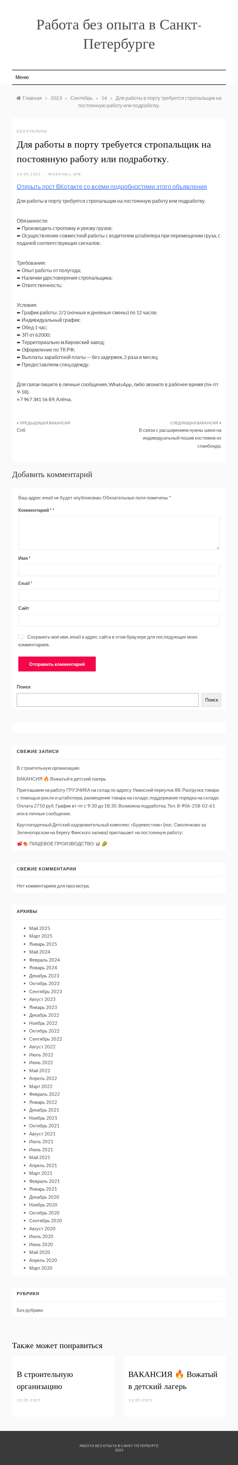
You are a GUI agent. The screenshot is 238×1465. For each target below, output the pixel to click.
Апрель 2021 (43, 1165)
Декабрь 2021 (44, 1110)
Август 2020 (42, 1228)
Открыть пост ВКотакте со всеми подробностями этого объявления (112, 186)
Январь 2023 (43, 1007)
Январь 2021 (43, 1189)
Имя (24, 558)
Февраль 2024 (44, 960)
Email (25, 583)
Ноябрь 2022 (43, 1023)
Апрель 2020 (43, 1260)
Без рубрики (32, 131)
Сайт (23, 608)
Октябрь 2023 (44, 983)
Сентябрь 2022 (45, 1039)
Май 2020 (39, 1252)
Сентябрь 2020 (45, 1220)
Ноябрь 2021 (43, 1118)
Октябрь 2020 (44, 1212)
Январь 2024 (43, 967)
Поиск (24, 686)
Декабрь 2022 (44, 1015)
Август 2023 (42, 999)
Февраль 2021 (44, 1181)
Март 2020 (40, 1268)
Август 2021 (42, 1133)
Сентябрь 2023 (45, 991)
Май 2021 (39, 1157)
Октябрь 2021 (44, 1125)
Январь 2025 (43, 944)
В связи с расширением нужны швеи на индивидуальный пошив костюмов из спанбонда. (180, 438)
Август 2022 (42, 1046)
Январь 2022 (43, 1102)
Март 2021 (40, 1173)
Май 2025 (39, 928)
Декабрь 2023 (44, 975)
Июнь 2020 (41, 1244)
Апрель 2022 (43, 1078)
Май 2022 (39, 1070)
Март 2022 (40, 1086)
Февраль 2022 (44, 1094)
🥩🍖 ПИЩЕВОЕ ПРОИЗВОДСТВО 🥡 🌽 (62, 843)
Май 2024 (39, 951)
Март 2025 (40, 936)
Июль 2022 (41, 1054)
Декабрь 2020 (44, 1197)
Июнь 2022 (41, 1062)
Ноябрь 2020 (43, 1204)
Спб (21, 430)
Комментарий (35, 510)
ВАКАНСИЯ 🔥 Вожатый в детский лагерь (61, 778)
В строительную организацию (48, 768)
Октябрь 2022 (44, 1030)
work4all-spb (64, 174)
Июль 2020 (41, 1236)
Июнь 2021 (41, 1149)
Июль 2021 (41, 1141)
